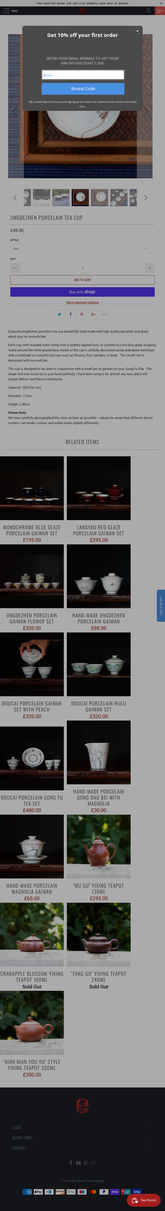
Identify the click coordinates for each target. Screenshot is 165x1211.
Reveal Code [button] (83, 89)
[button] (137, 31)
